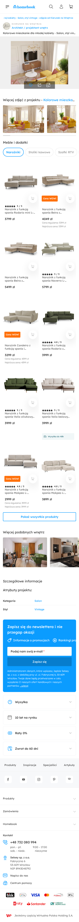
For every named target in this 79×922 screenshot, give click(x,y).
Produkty (10, 765)
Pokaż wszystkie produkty (39, 517)
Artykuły (69, 765)
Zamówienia (10, 811)
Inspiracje (29, 765)
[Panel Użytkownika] (61, 6)
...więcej (24, 685)
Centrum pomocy (21, 883)
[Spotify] (69, 779)
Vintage (39, 609)
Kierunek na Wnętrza (27, 24)
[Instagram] (38, 779)
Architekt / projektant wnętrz (30, 27)
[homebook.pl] (24, 6)
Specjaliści (50, 765)
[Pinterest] (54, 779)
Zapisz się (39, 662)
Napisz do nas (19, 875)
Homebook (10, 824)
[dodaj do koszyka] (32, 198)
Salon (38, 601)
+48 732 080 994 (23, 842)
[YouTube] (23, 779)
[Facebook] (8, 779)
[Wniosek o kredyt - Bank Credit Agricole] (58, 903)
